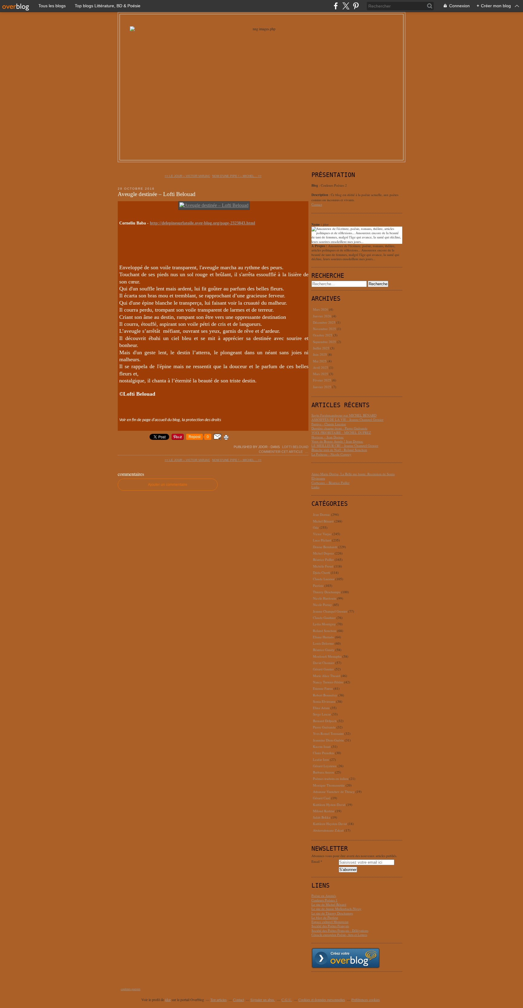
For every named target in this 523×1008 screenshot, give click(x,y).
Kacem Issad (322, 746)
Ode (316, 527)
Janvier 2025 (322, 387)
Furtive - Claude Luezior (328, 424)
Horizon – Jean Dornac (327, 437)
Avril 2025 (321, 367)
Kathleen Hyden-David (329, 804)
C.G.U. (286, 999)
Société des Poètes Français (330, 926)
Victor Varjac (322, 534)
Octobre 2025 (323, 335)
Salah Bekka (321, 817)
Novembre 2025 (325, 328)
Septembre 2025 (325, 341)
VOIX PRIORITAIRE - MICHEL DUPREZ (341, 432)
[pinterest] (356, 5)
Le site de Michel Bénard (328, 904)
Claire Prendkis (323, 753)
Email (315, 861)
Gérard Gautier (323, 669)
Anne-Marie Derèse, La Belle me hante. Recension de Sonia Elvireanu (353, 476)
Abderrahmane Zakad (328, 830)
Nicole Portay (322, 604)
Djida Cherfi (321, 572)
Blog (314, 185)
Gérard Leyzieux (325, 766)
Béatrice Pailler (323, 559)
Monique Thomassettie (329, 785)
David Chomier (323, 662)
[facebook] (336, 5)
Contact (316, 204)
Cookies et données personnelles (321, 999)
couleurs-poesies (130, 989)
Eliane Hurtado (323, 637)
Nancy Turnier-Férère (328, 682)
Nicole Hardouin (324, 598)
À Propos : (319, 246)
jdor (168, 999)
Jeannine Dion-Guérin (328, 740)
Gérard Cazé (321, 798)
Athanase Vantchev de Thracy (334, 791)
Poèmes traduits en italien (330, 778)
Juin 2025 (320, 354)
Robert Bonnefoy (325, 695)
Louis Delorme (323, 643)
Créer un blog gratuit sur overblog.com (345, 958)
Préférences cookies (365, 999)
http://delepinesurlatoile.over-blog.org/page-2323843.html (202, 223)
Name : (317, 224)
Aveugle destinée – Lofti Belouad (157, 194)
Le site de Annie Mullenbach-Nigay (336, 908)
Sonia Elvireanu (324, 701)
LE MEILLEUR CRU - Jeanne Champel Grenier (344, 445)
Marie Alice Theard (326, 675)
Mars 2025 (321, 373)
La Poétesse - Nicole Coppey (331, 454)
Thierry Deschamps (326, 592)
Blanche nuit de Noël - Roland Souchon (339, 449)
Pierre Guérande (324, 727)
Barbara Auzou (323, 772)
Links (315, 487)
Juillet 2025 (321, 348)
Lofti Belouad (295, 447)
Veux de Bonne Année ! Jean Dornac (337, 441)
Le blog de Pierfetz (324, 917)
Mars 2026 (321, 309)
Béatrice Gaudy (323, 649)
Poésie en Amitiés (323, 895)
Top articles (218, 999)
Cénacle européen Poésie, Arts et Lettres (339, 934)
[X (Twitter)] (346, 5)
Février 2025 (322, 380)
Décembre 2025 (324, 322)
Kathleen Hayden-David (330, 823)
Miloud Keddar (323, 811)
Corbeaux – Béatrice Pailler (330, 482)
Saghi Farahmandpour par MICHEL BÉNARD (344, 415)
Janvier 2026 (322, 316)
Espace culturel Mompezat (329, 921)
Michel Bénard (323, 521)
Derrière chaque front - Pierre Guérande (339, 428)
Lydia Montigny (324, 624)
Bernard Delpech (325, 720)
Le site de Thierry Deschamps (332, 913)
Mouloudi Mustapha (327, 656)
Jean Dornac (321, 514)
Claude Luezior (323, 579)
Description (320, 194)
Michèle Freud (323, 566)
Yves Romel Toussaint (328, 733)
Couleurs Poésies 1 (324, 900)
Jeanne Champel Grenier (330, 611)
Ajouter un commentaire (167, 485)
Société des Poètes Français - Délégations (339, 930)
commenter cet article (281, 451)
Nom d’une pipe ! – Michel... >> (237, 176)
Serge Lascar (322, 714)
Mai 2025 (320, 361)
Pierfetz (318, 585)
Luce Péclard (322, 540)
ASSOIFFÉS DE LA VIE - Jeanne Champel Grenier (347, 419)
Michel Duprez (323, 553)
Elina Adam (321, 707)
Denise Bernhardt (325, 547)
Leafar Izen (321, 759)
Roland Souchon (324, 630)
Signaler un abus (262, 999)
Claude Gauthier (324, 617)
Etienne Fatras (323, 688)
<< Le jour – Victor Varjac (187, 176)
